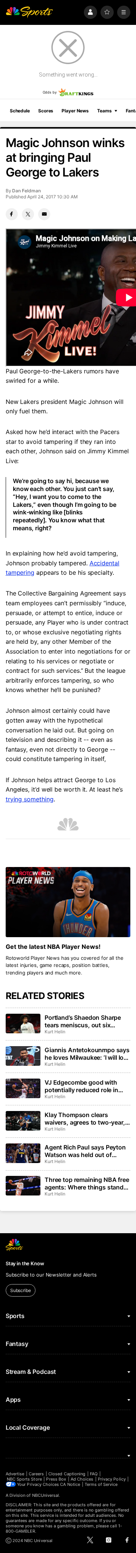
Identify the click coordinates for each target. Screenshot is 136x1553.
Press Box (56, 1479)
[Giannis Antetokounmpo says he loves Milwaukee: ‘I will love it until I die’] (23, 1056)
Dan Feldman (26, 190)
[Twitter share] (28, 214)
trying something (30, 799)
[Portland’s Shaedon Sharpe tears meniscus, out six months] (23, 1023)
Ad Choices (82, 1479)
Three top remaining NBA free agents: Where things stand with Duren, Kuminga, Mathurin (87, 1183)
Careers (36, 1473)
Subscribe (20, 1290)
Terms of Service (101, 1484)
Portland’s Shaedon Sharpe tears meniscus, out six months (83, 1021)
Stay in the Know (25, 1263)
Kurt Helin (55, 1031)
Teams (104, 111)
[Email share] (44, 214)
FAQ (93, 1473)
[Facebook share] (12, 214)
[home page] (29, 12)
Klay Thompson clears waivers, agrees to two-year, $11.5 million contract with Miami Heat (85, 1118)
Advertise (15, 1473)
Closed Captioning (66, 1473)
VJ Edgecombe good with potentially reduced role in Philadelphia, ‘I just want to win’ (82, 1086)
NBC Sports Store (24, 1479)
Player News (75, 111)
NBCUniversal (45, 1495)
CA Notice (70, 1484)
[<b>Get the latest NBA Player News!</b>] (68, 902)
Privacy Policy (112, 1479)
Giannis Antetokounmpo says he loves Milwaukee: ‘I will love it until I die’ (87, 1053)
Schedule (20, 111)
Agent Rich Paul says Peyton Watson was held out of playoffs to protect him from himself (85, 1151)
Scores (45, 111)
